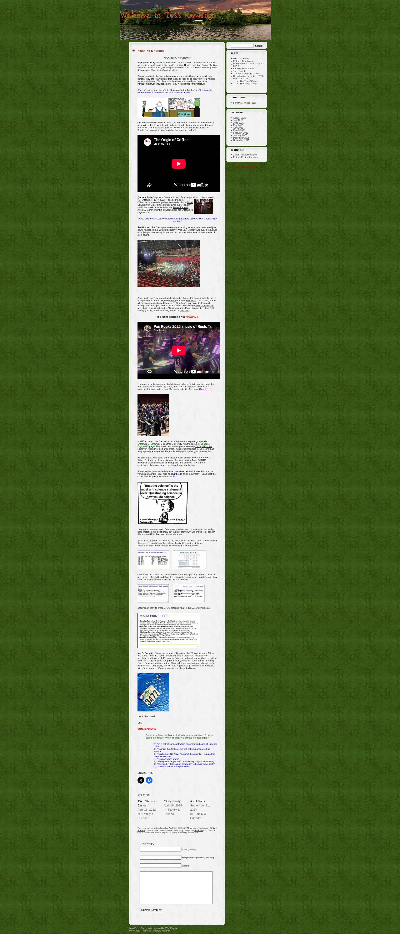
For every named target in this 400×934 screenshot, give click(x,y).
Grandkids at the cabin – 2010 (248, 76)
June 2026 (238, 122)
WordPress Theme (138, 930)
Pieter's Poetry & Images (245, 157)
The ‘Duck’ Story (248, 83)
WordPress (171, 928)
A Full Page (197, 801)
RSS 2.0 (198, 830)
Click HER (204, 389)
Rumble (175, 474)
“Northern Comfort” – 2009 (246, 73)
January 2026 (240, 135)
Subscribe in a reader (245, 166)
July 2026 (238, 120)
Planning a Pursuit (151, 50)
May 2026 (238, 125)
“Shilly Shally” (172, 801)
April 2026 (238, 127)
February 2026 (240, 132)
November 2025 (241, 140)
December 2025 (241, 137)
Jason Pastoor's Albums (245, 154)
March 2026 (239, 130)
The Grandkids (240, 71)
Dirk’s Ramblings (241, 58)
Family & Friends (241, 102)
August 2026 (239, 117)
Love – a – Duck (241, 78)
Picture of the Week (243, 61)
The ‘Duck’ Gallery (249, 81)
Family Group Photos (244, 68)
